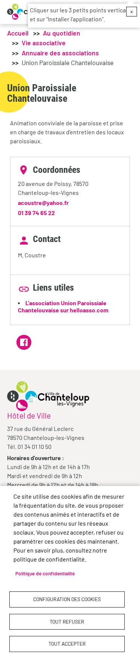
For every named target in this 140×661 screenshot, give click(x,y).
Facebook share (23, 342)
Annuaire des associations (60, 53)
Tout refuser (67, 621)
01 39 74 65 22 (36, 212)
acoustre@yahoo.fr (43, 202)
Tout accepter (67, 643)
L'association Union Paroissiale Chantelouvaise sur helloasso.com (63, 306)
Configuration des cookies (67, 599)
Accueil (17, 33)
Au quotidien (61, 33)
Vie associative (44, 43)
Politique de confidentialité (45, 573)
